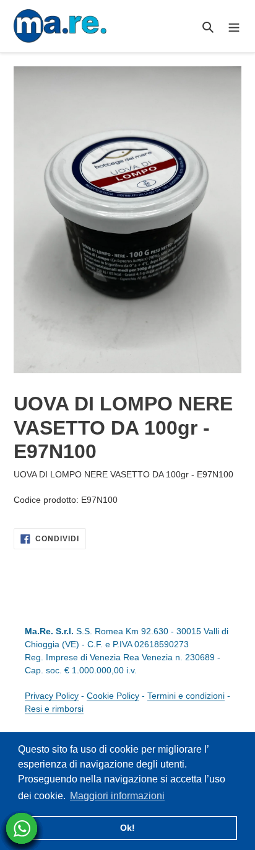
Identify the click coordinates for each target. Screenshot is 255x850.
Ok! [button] (127, 828)
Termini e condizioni (186, 696)
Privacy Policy (52, 696)
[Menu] (234, 26)
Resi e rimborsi (54, 709)
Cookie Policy (113, 696)
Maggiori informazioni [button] (117, 795)
